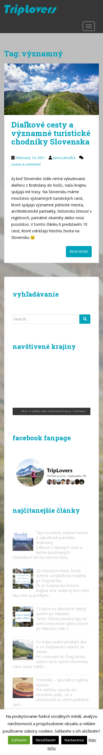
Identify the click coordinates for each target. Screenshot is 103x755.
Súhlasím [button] (19, 739)
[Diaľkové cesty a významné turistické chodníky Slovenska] (51, 89)
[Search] (84, 319)
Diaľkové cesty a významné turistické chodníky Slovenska (50, 133)
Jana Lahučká (64, 157)
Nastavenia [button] (74, 739)
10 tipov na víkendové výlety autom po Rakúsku (61, 611)
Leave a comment (26, 164)
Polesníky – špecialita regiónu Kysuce (62, 682)
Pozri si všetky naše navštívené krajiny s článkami (53, 411)
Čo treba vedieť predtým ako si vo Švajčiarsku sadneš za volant (61, 646)
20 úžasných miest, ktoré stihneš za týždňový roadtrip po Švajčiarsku (61, 575)
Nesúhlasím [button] (45, 739)
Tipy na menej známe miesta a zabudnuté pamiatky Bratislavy (62, 537)
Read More (79, 251)
